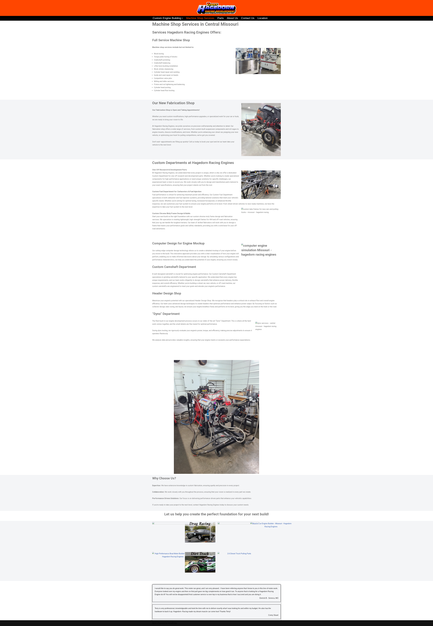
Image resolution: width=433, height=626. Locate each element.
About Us (232, 18)
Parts (220, 18)
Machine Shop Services (200, 18)
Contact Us (247, 18)
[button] (182, 18)
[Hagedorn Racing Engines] (216, 8)
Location (263, 18)
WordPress (172, 623)
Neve (154, 623)
